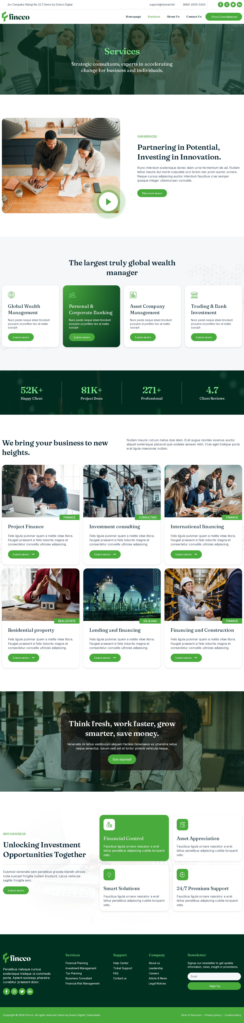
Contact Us (194, 16)
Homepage (133, 16)
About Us (173, 16)
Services (154, 16)
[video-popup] (108, 201)
